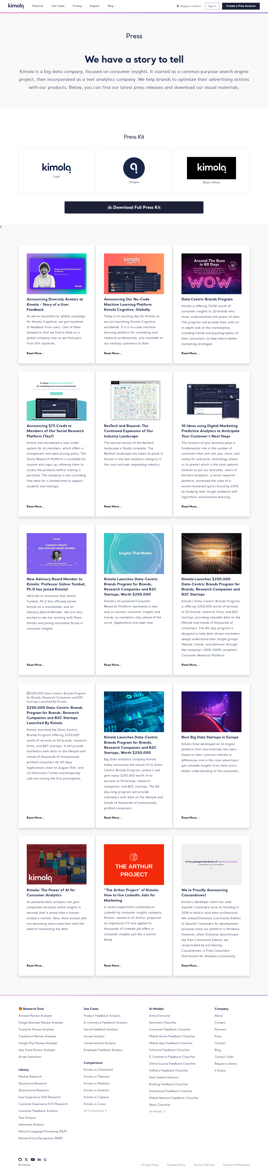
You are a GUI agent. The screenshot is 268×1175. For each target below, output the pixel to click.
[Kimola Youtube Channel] (33, 1159)
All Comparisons (94, 1110)
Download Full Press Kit (137, 207)
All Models (155, 1111)
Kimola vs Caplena (96, 1097)
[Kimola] (16, 6)
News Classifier (159, 1105)
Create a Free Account (240, 6)
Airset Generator (29, 1057)
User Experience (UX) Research (39, 1097)
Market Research (30, 1076)
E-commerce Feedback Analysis (105, 1022)
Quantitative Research (33, 1090)
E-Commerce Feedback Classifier (172, 1057)
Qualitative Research (32, 1083)
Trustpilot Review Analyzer (36, 1029)
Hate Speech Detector (164, 1077)
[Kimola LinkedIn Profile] (39, 1159)
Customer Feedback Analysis (38, 1111)
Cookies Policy (176, 1164)
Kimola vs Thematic (97, 1076)
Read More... (36, 353)
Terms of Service (204, 1164)
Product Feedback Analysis (102, 1015)
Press (218, 1036)
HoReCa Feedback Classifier (168, 1070)
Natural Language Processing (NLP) (42, 1131)
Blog (218, 1050)
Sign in (212, 6)
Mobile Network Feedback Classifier (174, 1098)
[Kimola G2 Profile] (45, 1159)
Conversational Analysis (100, 1043)
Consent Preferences (236, 1164)
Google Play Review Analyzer (37, 1043)
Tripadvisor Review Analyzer (37, 1036)
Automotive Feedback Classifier (170, 1091)
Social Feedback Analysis (101, 1029)
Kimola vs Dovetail (96, 1090)
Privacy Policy (150, 1164)
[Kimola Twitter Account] (26, 1159)
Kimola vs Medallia (96, 1083)
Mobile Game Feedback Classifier (172, 1036)
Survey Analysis (94, 1036)
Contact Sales (224, 1057)
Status (221, 1070)
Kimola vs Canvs (95, 1104)
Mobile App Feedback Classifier (171, 1043)
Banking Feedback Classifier (168, 1084)
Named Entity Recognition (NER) (40, 1138)
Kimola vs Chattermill (98, 1069)
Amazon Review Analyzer (35, 1015)
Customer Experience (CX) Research (43, 1104)
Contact (220, 1043)
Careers (220, 1022)
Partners (220, 1029)
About (219, 1015)
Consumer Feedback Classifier (170, 1029)
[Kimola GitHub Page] (20, 1159)
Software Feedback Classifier (169, 1050)
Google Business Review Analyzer (40, 1022)
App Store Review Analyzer (36, 1050)
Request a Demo (226, 1063)
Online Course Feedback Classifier (172, 1063)
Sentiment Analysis (31, 1124)
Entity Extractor (159, 1015)
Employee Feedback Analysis (103, 1050)
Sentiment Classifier (163, 1022)
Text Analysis (27, 1117)
